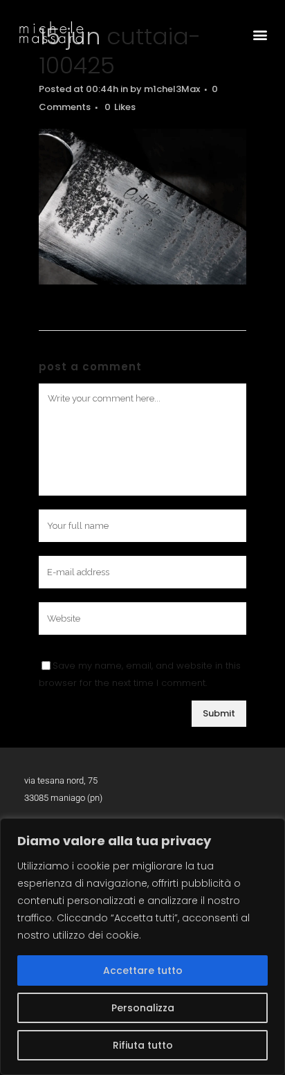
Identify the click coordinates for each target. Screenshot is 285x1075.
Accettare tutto (143, 970)
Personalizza (142, 1008)
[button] (259, 34)
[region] (142, 946)
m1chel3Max (172, 89)
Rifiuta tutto (143, 1045)
